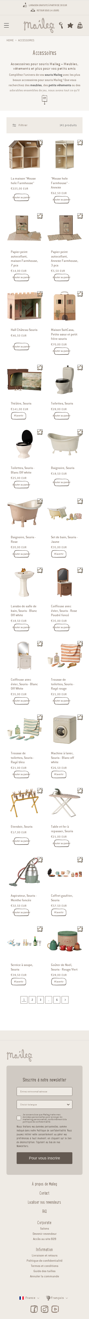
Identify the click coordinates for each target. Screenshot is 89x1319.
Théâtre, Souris (21, 403)
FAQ (44, 1210)
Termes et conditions (44, 1266)
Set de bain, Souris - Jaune (64, 539)
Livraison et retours (44, 1255)
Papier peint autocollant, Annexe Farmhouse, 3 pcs (64, 258)
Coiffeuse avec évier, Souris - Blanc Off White (24, 684)
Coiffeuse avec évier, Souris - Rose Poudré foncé (64, 610)
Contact (44, 1192)
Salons (44, 1228)
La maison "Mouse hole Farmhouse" (23, 181)
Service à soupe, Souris (22, 967)
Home (10, 40)
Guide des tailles (44, 1271)
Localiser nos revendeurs (44, 1201)
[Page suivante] (65, 999)
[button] (6, 25)
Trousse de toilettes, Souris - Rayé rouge (62, 684)
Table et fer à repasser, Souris (62, 829)
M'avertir (18, 415)
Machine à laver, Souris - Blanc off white (62, 757)
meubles (36, 85)
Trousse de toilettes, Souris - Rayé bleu (22, 757)
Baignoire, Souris (62, 468)
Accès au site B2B (44, 1239)
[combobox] (43, 1104)
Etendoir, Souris (21, 827)
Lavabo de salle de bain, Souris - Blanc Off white (24, 610)
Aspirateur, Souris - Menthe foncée (24, 898)
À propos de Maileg (44, 1183)
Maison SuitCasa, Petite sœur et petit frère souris (64, 334)
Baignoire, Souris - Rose (23, 539)
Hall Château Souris (24, 330)
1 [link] (24, 999)
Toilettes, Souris (62, 403)
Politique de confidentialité (44, 1260)
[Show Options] (68, 1104)
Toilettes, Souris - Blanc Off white (23, 470)
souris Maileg (53, 74)
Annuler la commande (44, 1276)
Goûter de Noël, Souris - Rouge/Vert (64, 967)
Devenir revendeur (45, 1233)
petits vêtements (60, 85)
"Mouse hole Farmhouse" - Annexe (60, 183)
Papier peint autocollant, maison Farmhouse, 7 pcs (24, 258)
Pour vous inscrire (44, 1158)
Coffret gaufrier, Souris (62, 898)
